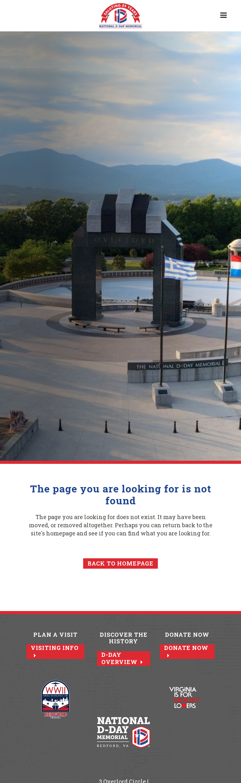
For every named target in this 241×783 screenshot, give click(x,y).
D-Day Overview (119, 658)
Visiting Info (54, 648)
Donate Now (186, 648)
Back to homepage (120, 563)
